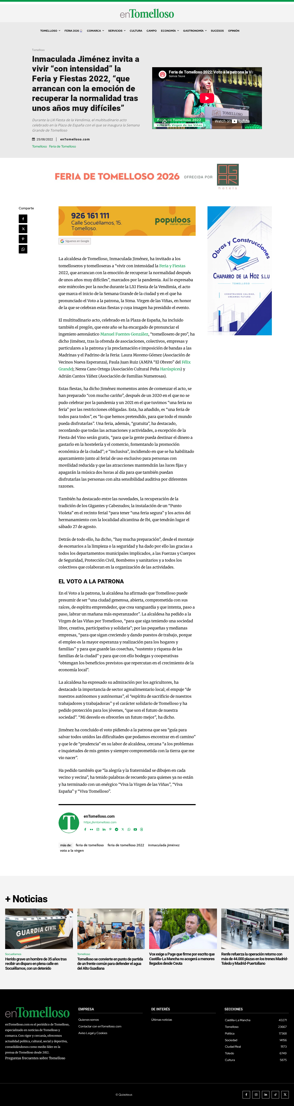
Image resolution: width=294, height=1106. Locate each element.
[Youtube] (135, 828)
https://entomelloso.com (100, 822)
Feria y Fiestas (172, 265)
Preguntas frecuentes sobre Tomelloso (35, 1058)
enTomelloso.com (75, 139)
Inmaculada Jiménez (163, 845)
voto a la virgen (72, 850)
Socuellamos (13, 954)
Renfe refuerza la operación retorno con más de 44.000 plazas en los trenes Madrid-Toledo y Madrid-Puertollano (254, 959)
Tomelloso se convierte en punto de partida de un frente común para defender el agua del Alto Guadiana (110, 964)
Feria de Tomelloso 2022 (126, 845)
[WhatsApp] (23, 249)
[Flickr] (91, 828)
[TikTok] (275, 1094)
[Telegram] (116, 828)
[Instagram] (97, 828)
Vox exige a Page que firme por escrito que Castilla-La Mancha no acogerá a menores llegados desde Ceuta (182, 959)
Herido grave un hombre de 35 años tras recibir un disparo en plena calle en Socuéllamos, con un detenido (36, 964)
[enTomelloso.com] (69, 822)
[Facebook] (23, 218)
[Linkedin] (104, 828)
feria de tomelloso (90, 845)
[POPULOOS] (127, 234)
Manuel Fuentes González (124, 334)
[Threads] (141, 828)
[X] (23, 229)
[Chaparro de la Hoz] (239, 334)
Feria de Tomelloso (62, 146)
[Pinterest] (23, 239)
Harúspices (170, 369)
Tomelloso (38, 50)
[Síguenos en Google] (75, 248)
